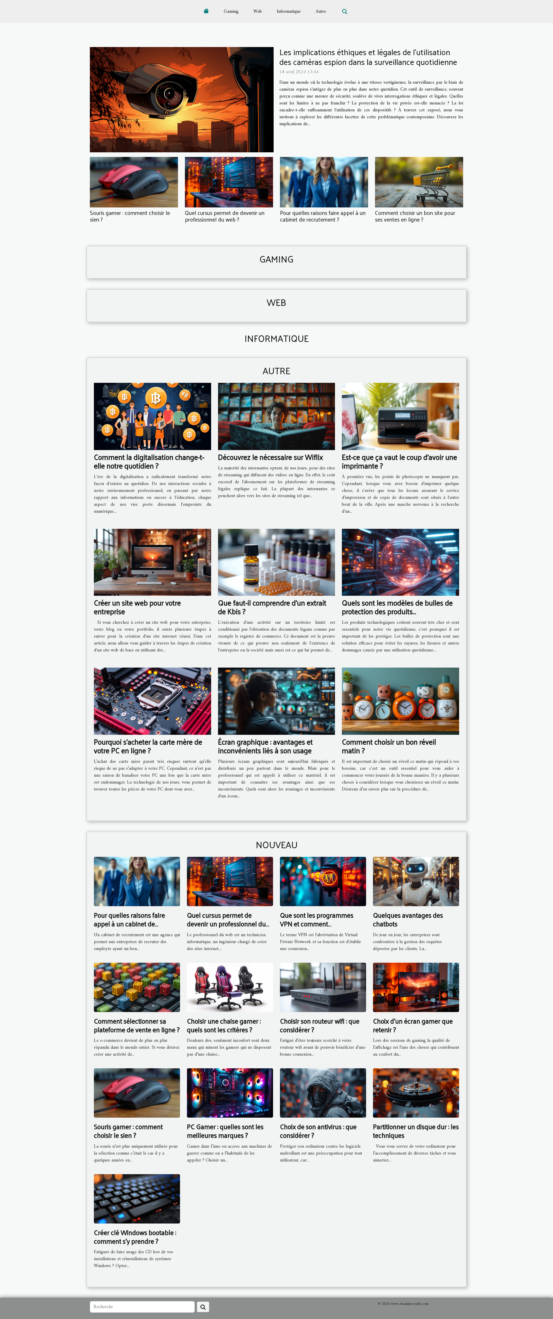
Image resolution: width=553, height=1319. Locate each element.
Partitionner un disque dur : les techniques (416, 1131)
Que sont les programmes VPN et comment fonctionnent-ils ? (316, 923)
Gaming (231, 12)
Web (257, 12)
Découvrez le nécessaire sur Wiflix (270, 456)
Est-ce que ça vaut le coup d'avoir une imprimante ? (399, 461)
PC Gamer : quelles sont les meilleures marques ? (225, 1131)
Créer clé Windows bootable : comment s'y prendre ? (135, 1236)
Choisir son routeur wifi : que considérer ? (319, 1025)
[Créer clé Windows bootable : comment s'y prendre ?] (137, 1199)
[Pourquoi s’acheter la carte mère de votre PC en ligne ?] (152, 701)
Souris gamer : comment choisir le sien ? (130, 216)
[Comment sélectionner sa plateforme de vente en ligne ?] (137, 987)
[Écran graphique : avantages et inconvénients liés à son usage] (276, 701)
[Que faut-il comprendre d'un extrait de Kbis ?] (276, 562)
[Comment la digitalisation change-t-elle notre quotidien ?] (152, 416)
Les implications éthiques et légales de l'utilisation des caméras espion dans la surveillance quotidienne (368, 56)
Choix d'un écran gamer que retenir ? (413, 1025)
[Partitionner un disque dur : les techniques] (416, 1093)
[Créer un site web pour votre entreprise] (152, 562)
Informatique (289, 12)
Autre (321, 12)
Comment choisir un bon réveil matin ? (389, 746)
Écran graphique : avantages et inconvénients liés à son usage (265, 746)
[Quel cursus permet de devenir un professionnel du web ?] (229, 182)
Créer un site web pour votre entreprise (137, 607)
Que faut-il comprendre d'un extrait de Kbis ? (272, 607)
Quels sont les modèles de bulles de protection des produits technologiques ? (397, 611)
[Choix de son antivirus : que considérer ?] (323, 1093)
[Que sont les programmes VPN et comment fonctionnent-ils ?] (323, 881)
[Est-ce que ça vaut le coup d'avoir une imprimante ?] (400, 416)
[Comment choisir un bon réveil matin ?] (400, 701)
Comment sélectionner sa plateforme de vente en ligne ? (137, 1025)
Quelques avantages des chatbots (408, 919)
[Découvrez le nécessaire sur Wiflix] (276, 416)
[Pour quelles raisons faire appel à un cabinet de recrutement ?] (324, 182)
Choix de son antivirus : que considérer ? (318, 1131)
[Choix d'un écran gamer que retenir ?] (416, 987)
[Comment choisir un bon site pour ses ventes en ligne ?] (419, 182)
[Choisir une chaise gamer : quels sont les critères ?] (230, 987)
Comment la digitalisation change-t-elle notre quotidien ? (149, 461)
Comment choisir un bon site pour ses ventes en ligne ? (415, 216)
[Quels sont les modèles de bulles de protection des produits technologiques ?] (400, 562)
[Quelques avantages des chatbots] (416, 881)
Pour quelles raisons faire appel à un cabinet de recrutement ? (322, 216)
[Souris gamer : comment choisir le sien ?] (134, 182)
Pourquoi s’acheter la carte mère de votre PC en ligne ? (148, 746)
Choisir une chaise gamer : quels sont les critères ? (224, 1025)
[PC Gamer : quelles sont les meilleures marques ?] (230, 1093)
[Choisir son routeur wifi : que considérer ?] (323, 987)
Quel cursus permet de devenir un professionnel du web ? (224, 216)
